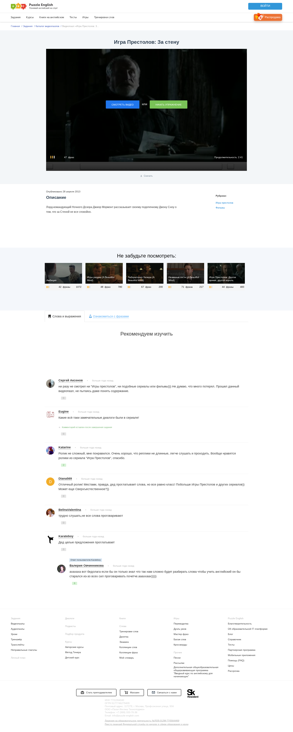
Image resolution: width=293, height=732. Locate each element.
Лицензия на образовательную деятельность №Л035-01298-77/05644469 (142, 720)
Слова (122, 626)
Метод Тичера (73, 652)
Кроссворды (180, 644)
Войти (265, 5)
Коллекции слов (128, 647)
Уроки (14, 634)
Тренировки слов (104, 17)
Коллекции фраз (128, 652)
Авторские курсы (74, 647)
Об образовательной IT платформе (248, 629)
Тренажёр (16, 639)
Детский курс (72, 657)
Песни (177, 657)
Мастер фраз (181, 634)
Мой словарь (126, 657)
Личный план (18, 657)
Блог (230, 634)
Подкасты (70, 626)
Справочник (234, 639)
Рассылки (179, 663)
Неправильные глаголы (24, 650)
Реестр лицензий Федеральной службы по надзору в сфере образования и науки (146, 724)
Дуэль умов (180, 629)
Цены (231, 665)
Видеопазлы (18, 623)
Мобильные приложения (241, 655)
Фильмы (220, 207)
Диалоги (69, 618)
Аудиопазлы (17, 629)
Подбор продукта (74, 634)
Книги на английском (51, 17)
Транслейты (17, 644)
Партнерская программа (241, 650)
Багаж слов (180, 639)
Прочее (178, 652)
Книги (122, 618)
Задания (16, 17)
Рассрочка (233, 671)
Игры (85, 17)
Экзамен (124, 642)
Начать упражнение (168, 104)
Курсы (30, 17)
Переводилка (181, 623)
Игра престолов (224, 202)
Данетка (123, 636)
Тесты (73, 17)
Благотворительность (240, 623)
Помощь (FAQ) (236, 660)
